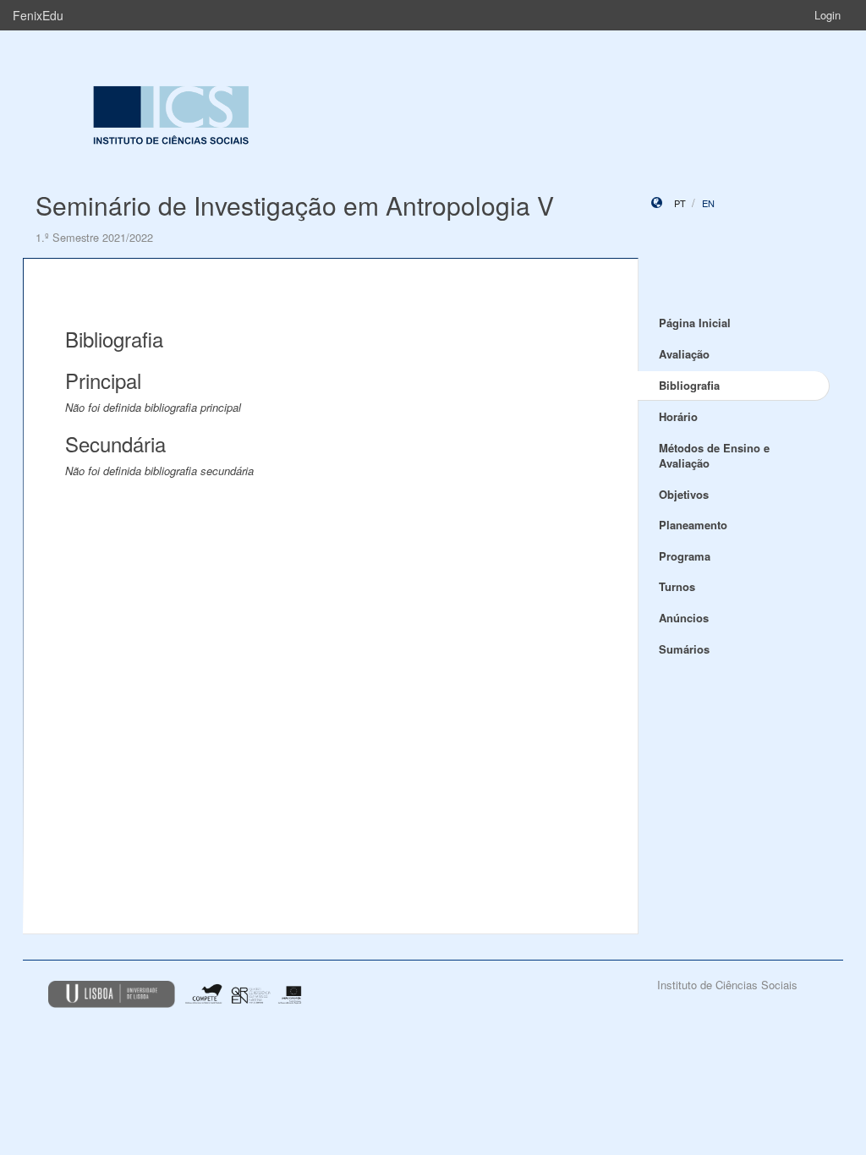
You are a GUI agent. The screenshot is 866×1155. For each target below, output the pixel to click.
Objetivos (684, 494)
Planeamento (693, 525)
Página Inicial (695, 323)
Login (827, 15)
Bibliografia (689, 385)
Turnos (677, 586)
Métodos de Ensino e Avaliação (714, 456)
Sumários (684, 649)
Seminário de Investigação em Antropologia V (295, 205)
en (708, 203)
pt (680, 203)
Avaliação (684, 354)
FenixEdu (38, 15)
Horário (678, 416)
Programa (684, 556)
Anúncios (684, 618)
